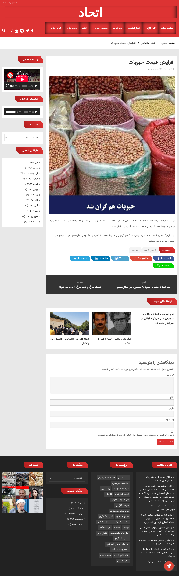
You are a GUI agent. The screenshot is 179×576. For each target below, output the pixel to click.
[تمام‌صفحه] (7, 86)
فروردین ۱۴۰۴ (32, 179)
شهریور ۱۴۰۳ (32, 216)
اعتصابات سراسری (120, 483)
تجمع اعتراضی (122, 494)
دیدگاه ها (117, 28)
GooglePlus (144, 258)
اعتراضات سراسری (106, 477)
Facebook (166, 258)
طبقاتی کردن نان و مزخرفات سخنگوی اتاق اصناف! (160, 479)
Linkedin (103, 258)
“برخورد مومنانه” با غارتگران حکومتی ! (161, 563)
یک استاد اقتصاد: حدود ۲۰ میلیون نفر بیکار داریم (143, 287)
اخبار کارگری (150, 28)
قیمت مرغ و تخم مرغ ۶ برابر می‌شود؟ (80, 287)
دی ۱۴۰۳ (34, 195)
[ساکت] (12, 86)
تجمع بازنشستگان (120, 549)
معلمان (117, 527)
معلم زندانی (105, 555)
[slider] (9, 111)
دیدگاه (170, 375)
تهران (126, 527)
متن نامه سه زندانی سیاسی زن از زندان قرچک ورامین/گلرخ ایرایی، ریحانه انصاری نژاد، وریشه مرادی (158, 518)
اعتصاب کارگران (122, 522)
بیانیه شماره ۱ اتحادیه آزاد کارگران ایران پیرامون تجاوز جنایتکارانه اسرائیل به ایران (157, 552)
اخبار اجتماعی (133, 28)
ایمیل (171, 408)
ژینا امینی (105, 488)
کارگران (108, 494)
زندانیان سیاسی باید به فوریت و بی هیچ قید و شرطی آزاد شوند (157, 542)
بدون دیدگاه (153, 69)
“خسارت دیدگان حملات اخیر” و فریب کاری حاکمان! (159, 507)
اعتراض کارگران (106, 516)
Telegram (83, 258)
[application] (22, 79)
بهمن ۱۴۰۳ (33, 189)
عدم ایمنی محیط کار (119, 511)
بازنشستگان (104, 527)
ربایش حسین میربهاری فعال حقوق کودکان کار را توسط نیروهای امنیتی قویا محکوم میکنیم (157, 531)
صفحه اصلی (167, 28)
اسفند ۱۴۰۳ (32, 184)
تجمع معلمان (122, 516)
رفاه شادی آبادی (121, 555)
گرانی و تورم (123, 561)
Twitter (122, 258)
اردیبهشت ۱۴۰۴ (31, 173)
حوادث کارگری (122, 505)
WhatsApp (166, 266)
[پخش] (36, 86)
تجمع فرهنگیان (104, 522)
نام (172, 397)
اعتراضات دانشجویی (119, 533)
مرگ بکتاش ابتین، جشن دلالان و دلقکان (114, 341)
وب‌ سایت (169, 419)
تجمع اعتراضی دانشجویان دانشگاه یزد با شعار (69, 341)
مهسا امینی (123, 477)
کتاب (84, 28)
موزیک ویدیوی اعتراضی (117, 544)
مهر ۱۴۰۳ (33, 211)
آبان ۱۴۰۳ (33, 205)
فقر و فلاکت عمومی (120, 500)
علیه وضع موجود (121, 488)
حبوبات (135, 250)
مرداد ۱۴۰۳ (33, 222)
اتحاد (90, 12)
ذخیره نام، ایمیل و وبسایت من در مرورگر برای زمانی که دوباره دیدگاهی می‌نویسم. (136, 435)
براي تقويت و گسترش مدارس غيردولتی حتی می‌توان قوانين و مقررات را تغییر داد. (157, 318)
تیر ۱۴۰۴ (34, 163)
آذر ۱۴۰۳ (34, 200)
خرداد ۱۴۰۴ (33, 168)
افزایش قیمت (150, 250)
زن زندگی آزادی (121, 538)
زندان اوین (102, 533)
